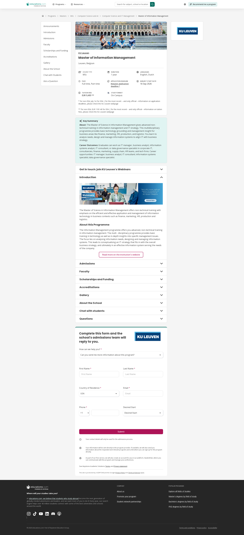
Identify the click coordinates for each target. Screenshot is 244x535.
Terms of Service (134, 473)
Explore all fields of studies (179, 491)
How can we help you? (90, 349)
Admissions (48, 38)
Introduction (49, 32)
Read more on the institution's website (121, 254)
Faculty (46, 44)
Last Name (129, 368)
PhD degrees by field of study (181, 506)
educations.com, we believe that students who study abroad (54, 498)
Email (126, 388)
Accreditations (50, 56)
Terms (107, 466)
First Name (85, 368)
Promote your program (126, 496)
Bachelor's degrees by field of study (183, 501)
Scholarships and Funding (55, 50)
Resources (78, 4)
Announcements (51, 26)
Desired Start (129, 407)
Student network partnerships (129, 501)
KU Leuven (83, 53)
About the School (51, 69)
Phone (83, 407)
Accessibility (212, 528)
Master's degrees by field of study (182, 496)
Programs (60, 4)
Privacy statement (120, 466)
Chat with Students (52, 75)
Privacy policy (202, 528)
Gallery (46, 62)
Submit (121, 431)
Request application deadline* (120, 85)
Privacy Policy (120, 473)
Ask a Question (50, 81)
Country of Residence (90, 388)
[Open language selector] (185, 4)
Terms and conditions (187, 528)
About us (120, 491)
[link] (153, 16)
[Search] (152, 4)
